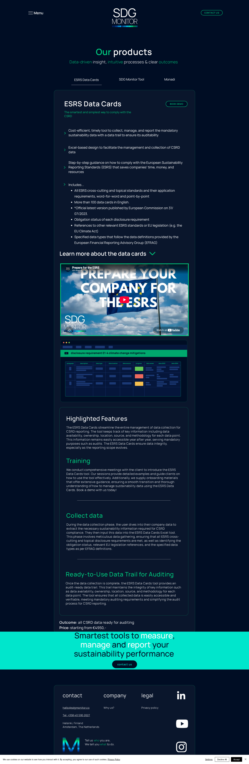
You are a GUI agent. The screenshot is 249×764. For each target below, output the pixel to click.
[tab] (86, 79)
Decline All (222, 759)
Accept (236, 759)
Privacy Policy (114, 759)
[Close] (245, 759)
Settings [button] (209, 759)
